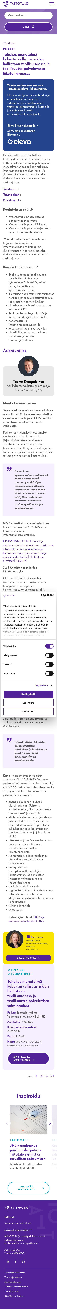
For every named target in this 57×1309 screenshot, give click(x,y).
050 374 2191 (32, 949)
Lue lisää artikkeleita (26, 1188)
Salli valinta (28, 703)
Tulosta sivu (10, 189)
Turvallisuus (9, 43)
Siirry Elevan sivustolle (21, 126)
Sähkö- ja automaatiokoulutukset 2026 (27, 919)
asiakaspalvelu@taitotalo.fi (16, 1229)
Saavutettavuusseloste (14, 1272)
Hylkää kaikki (28, 711)
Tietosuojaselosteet (13, 1277)
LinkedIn (7, 1261)
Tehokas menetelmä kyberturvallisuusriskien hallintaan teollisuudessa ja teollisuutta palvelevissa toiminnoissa (28, 993)
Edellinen (7, 1123)
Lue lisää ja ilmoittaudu (31, 1058)
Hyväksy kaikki (28, 694)
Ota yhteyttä (11, 200)
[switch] (49, 655)
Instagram (23, 1261)
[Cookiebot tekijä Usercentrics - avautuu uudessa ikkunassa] (41, 596)
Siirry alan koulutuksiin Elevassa (21, 133)
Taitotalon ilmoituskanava (16, 1286)
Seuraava (49, 1123)
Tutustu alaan (11, 195)
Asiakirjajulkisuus (12, 1282)
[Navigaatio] (51, 3)
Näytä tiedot (42, 685)
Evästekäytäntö (11, 1291)
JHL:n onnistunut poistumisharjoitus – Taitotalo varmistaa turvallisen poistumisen (27, 1152)
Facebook (15, 1261)
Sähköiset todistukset (14, 1296)
